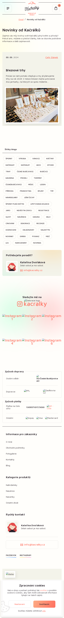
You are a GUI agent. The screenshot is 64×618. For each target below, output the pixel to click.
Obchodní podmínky (15, 447)
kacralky (35, 303)
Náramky (10, 497)
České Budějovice (49, 378)
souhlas (43, 590)
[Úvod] (32, 8)
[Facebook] (11, 555)
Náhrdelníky (11, 485)
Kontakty (10, 459)
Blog (8, 465)
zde (44, 611)
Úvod (21, 19)
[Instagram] (25, 555)
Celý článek (51, 57)
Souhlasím (44, 604)
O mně (9, 442)
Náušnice (10, 491)
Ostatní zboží (12, 502)
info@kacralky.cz (33, 270)
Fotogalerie (11, 453)
